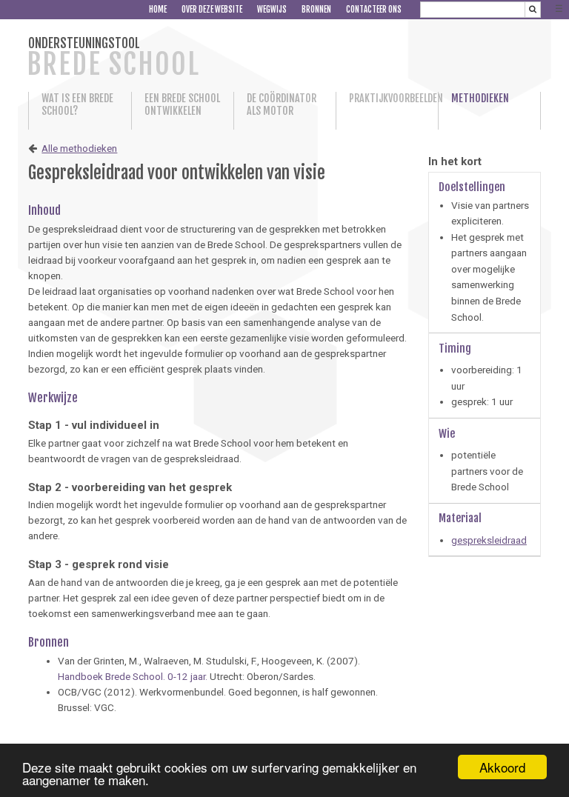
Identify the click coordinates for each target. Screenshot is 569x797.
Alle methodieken (79, 148)
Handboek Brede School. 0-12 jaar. (132, 676)
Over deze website (212, 9)
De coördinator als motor (281, 104)
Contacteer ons (374, 9)
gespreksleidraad (489, 540)
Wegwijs (272, 9)
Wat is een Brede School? (77, 104)
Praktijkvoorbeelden (387, 98)
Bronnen (316, 9)
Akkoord (502, 767)
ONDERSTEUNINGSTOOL (113, 58)
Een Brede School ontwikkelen (182, 104)
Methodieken (480, 98)
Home (158, 9)
